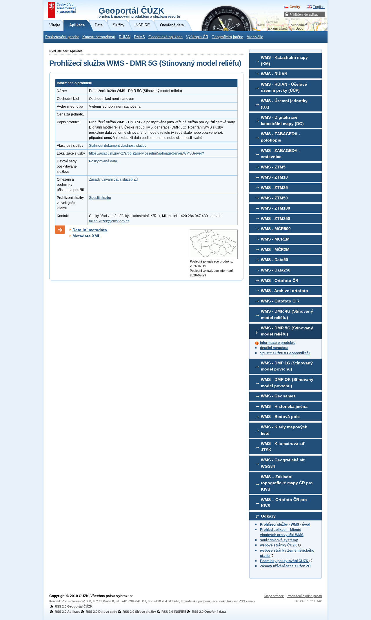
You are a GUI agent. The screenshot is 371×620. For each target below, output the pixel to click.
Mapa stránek (274, 596)
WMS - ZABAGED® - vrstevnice (280, 153)
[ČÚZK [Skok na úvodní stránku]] (62, 9)
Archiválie (255, 37)
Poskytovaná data (103, 161)
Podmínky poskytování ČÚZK (284, 561)
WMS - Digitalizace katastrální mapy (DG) (282, 120)
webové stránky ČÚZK (279, 545)
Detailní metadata (89, 230)
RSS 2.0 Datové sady (101, 611)
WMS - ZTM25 (274, 187)
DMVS (139, 37)
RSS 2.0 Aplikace (67, 611)
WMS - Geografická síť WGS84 (283, 463)
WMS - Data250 (275, 270)
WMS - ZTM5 (273, 167)
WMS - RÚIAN (274, 73)
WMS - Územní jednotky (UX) (284, 103)
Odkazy (268, 516)
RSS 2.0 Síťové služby (139, 611)
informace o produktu (277, 343)
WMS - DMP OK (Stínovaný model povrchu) (287, 382)
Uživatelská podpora (195, 601)
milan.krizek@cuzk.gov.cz (109, 221)
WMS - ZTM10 (274, 177)
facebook (218, 601)
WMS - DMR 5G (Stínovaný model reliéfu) (287, 331)
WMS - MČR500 (276, 228)
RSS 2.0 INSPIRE (173, 611)
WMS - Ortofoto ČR (279, 280)
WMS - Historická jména (284, 406)
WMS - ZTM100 (275, 208)
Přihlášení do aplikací (304, 14)
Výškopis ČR (197, 37)
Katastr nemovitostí (98, 37)
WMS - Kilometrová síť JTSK (283, 446)
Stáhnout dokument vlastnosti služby (117, 146)
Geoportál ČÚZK (139, 12)
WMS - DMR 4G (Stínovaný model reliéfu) (287, 314)
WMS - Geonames (278, 396)
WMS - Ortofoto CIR (280, 301)
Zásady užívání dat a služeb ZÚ (285, 566)
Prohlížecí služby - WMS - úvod (285, 524)
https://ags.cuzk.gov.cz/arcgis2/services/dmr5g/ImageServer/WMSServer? (146, 153)
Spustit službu (100, 198)
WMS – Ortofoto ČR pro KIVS (284, 502)
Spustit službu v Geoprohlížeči (285, 353)
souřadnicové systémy (279, 540)
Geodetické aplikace (165, 37)
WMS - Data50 (274, 259)
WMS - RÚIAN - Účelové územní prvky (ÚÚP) (284, 87)
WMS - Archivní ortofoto (284, 290)
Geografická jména (227, 37)
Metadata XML (86, 236)
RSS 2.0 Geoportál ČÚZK (73, 606)
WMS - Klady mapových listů (284, 430)
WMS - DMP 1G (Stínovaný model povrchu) (287, 366)
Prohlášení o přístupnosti (304, 596)
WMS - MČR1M (275, 239)
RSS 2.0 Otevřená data (209, 611)
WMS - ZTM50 (274, 198)
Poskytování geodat (62, 37)
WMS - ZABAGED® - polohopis (280, 136)
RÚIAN (124, 37)
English (319, 7)
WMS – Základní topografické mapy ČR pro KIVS (287, 482)
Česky (295, 7)
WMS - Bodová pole (280, 416)
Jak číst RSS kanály (240, 601)
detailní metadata (274, 348)
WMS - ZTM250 (275, 218)
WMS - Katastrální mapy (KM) (284, 60)
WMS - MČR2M (275, 249)
